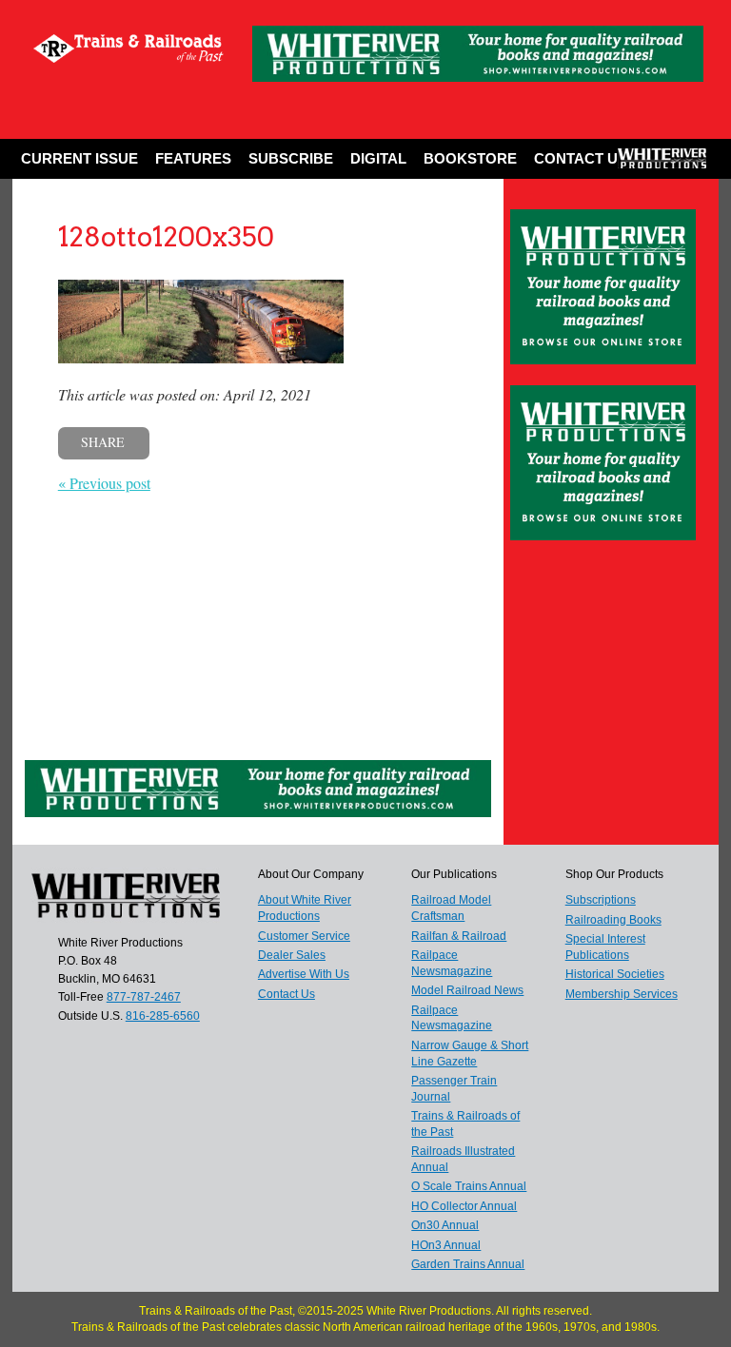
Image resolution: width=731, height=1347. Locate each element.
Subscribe (290, 158)
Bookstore (470, 158)
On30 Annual (445, 1225)
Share (103, 442)
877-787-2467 (144, 997)
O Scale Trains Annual (468, 1186)
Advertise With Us (303, 974)
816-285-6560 (163, 1016)
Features (193, 158)
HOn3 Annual (446, 1245)
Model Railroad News (467, 990)
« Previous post (104, 483)
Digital (378, 158)
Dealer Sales (292, 955)
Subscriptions (600, 900)
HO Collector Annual (464, 1206)
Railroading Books (613, 920)
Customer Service (304, 936)
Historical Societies (614, 974)
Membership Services (621, 994)
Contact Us (580, 158)
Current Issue (79, 158)
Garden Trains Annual (467, 1264)
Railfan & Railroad (458, 936)
